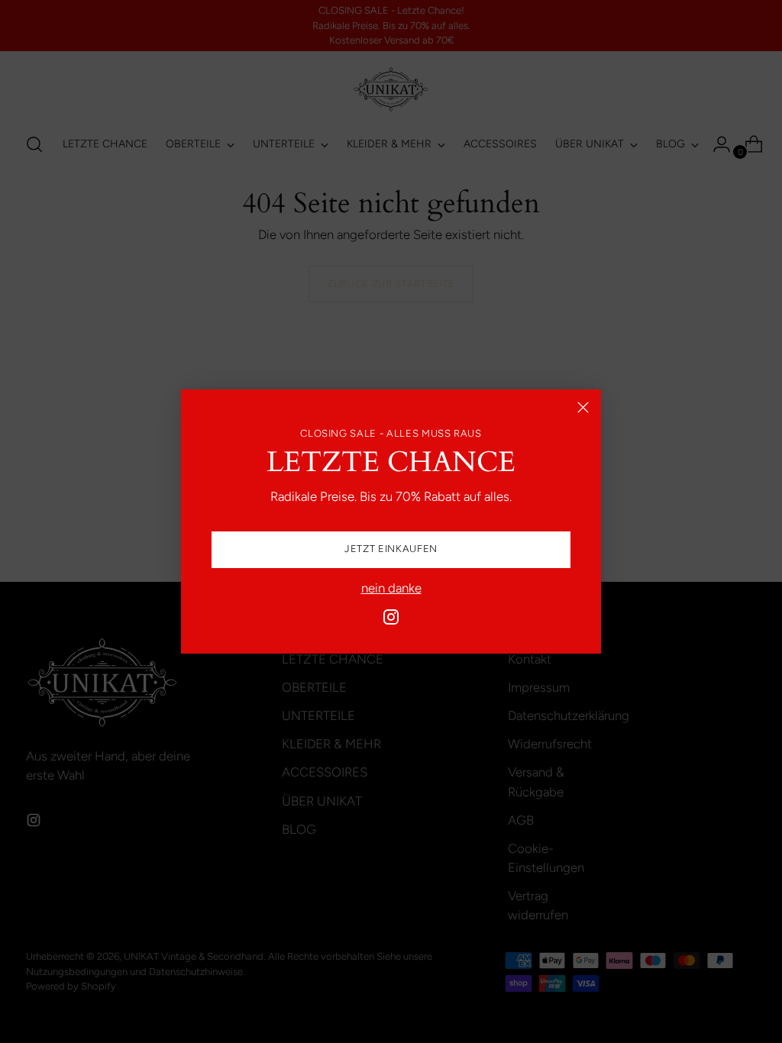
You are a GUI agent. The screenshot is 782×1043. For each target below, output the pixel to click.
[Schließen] (583, 407)
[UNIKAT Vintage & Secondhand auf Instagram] (391, 619)
